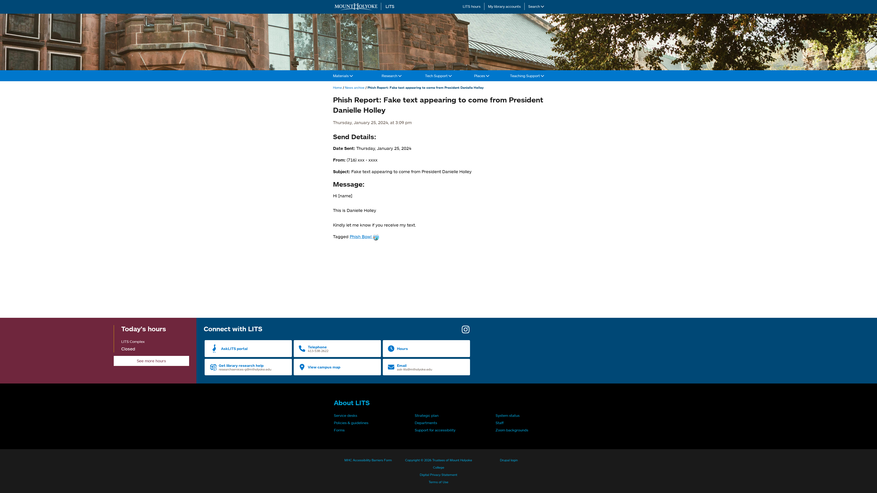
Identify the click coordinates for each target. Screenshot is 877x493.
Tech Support (437, 75)
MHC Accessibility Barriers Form (368, 460)
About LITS (352, 403)
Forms (339, 430)
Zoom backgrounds (512, 430)
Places (480, 75)
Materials (341, 75)
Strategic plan (426, 415)
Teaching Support (525, 75)
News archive (355, 87)
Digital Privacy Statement (438, 475)
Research (390, 75)
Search (534, 6)
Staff (500, 422)
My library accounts (504, 6)
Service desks (345, 415)
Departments (426, 422)
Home (337, 87)
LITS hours (472, 6)
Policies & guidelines (351, 422)
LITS (390, 6)
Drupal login (509, 460)
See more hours (151, 360)
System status (508, 415)
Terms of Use (438, 482)
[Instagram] (466, 331)
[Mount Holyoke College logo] (357, 6)
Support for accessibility (435, 430)
